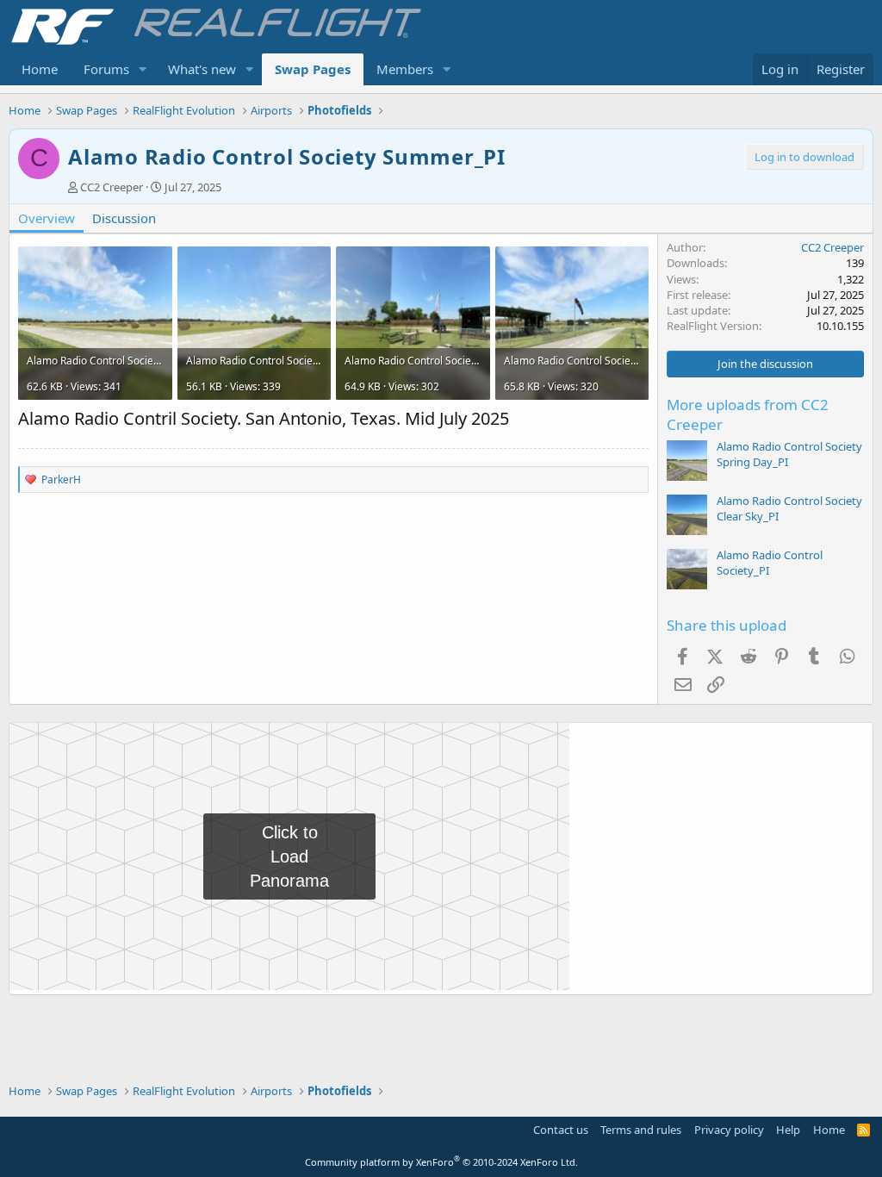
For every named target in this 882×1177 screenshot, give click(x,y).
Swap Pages (313, 69)
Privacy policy (729, 1129)
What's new (202, 69)
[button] (143, 69)
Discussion (124, 218)
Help (788, 1129)
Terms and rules (640, 1129)
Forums (106, 69)
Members (404, 69)
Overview (46, 218)
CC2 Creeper (111, 187)
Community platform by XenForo (441, 1161)
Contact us (560, 1129)
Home (40, 69)
